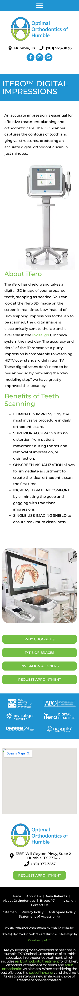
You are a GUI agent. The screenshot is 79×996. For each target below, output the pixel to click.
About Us (33, 896)
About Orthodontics (19, 901)
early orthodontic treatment (37, 961)
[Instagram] (39, 57)
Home (16, 896)
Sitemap (10, 912)
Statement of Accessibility (39, 916)
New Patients (56, 896)
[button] (39, 5)
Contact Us (39, 905)
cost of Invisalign (41, 972)
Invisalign (40, 335)
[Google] (48, 57)
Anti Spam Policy (61, 912)
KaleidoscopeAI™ (39, 940)
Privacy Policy (32, 912)
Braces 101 (48, 901)
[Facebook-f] (30, 57)
